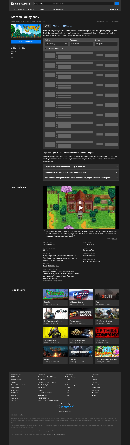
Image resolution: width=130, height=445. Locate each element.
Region (97, 40)
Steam (114, 239)
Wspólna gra (71, 255)
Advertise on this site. (65, 411)
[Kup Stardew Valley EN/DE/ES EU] (81, 75)
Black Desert (14, 393)
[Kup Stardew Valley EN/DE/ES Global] (81, 144)
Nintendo (68, 26)
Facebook (96, 393)
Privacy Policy (96, 387)
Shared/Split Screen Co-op (53, 260)
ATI (68, 390)
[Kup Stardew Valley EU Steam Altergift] (81, 85)
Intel (68, 382)
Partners (94, 382)
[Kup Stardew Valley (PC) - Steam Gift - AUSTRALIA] (81, 125)
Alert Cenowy (27, 42)
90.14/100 (46, 250)
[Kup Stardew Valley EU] (81, 105)
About (94, 377)
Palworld (13, 382)
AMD (68, 380)
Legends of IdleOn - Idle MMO (47, 382)
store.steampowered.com (92, 261)
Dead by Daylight (16, 380)
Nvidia (68, 395)
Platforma (73, 40)
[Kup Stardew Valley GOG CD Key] (81, 115)
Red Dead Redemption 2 (18, 385)
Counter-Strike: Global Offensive (47, 377)
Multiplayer (62, 255)
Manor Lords (14, 398)
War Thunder (41, 387)
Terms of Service (58, 434)
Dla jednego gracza (50, 255)
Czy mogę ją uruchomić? (20, 3)
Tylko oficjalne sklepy (55, 48)
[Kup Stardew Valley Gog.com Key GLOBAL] (81, 135)
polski (114, 9)
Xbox (57, 26)
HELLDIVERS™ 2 (16, 390)
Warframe (13, 395)
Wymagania (32, 9)
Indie (45, 266)
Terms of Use (96, 385)
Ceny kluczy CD (18, 9)
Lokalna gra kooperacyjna (67, 258)
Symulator (51, 266)
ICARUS (13, 401)
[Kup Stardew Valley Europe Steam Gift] (81, 56)
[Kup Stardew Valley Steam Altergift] (81, 65)
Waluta (47, 40)
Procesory (44, 9)
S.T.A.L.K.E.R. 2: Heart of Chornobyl (49, 401)
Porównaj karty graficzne (72, 385)
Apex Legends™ (15, 387)
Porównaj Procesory (70, 377)
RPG (57, 266)
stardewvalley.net (89, 255)
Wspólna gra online (50, 258)
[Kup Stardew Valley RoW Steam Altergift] (81, 95)
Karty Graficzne (59, 9)
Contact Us (95, 390)
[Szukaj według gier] (116, 3)
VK (95, 395)
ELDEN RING (15, 377)
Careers (94, 380)
